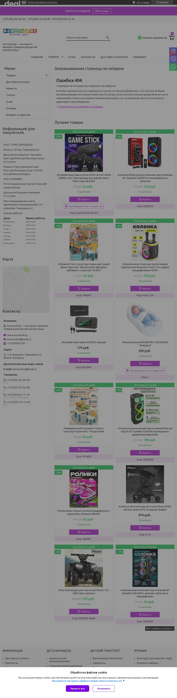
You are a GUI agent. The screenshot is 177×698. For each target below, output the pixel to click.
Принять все (77, 688)
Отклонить (103, 688)
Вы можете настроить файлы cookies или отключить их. (87, 680)
